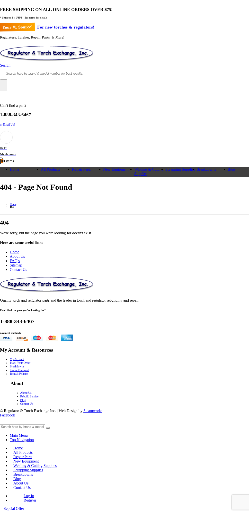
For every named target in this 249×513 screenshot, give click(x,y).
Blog (231, 169)
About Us (17, 256)
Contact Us (18, 269)
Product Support (19, 370)
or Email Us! (7, 124)
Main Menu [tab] (19, 435)
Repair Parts (81, 169)
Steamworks (92, 411)
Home (14, 169)
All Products (50, 169)
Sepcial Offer (14, 508)
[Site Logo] (46, 61)
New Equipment (115, 169)
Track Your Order (20, 363)
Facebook (7, 415)
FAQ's (15, 261)
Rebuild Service (29, 396)
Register (30, 500)
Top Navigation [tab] (22, 440)
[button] (5, 65)
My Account (17, 359)
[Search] (3, 85)
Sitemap (16, 265)
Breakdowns (206, 169)
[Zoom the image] (124, 285)
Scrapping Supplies (180, 169)
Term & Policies (19, 373)
